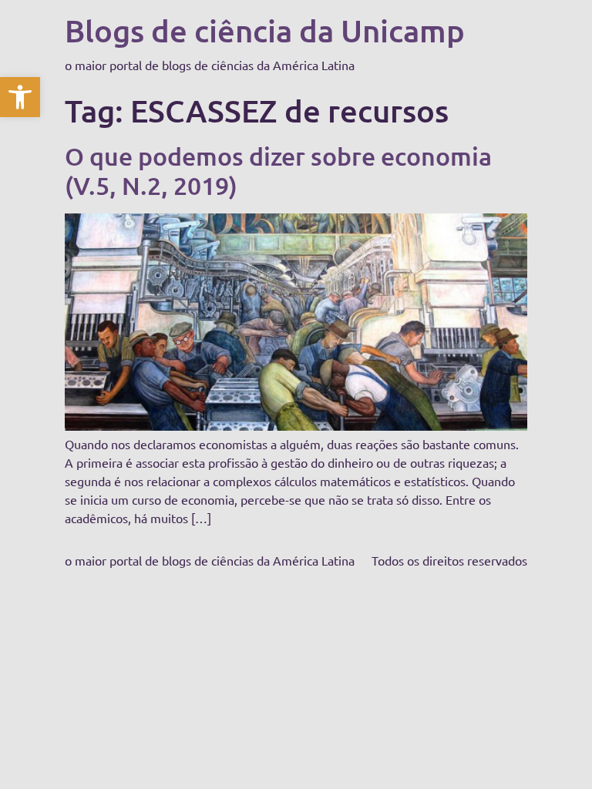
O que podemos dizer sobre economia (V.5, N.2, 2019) (278, 170)
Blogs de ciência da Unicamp (265, 30)
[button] (20, 97)
